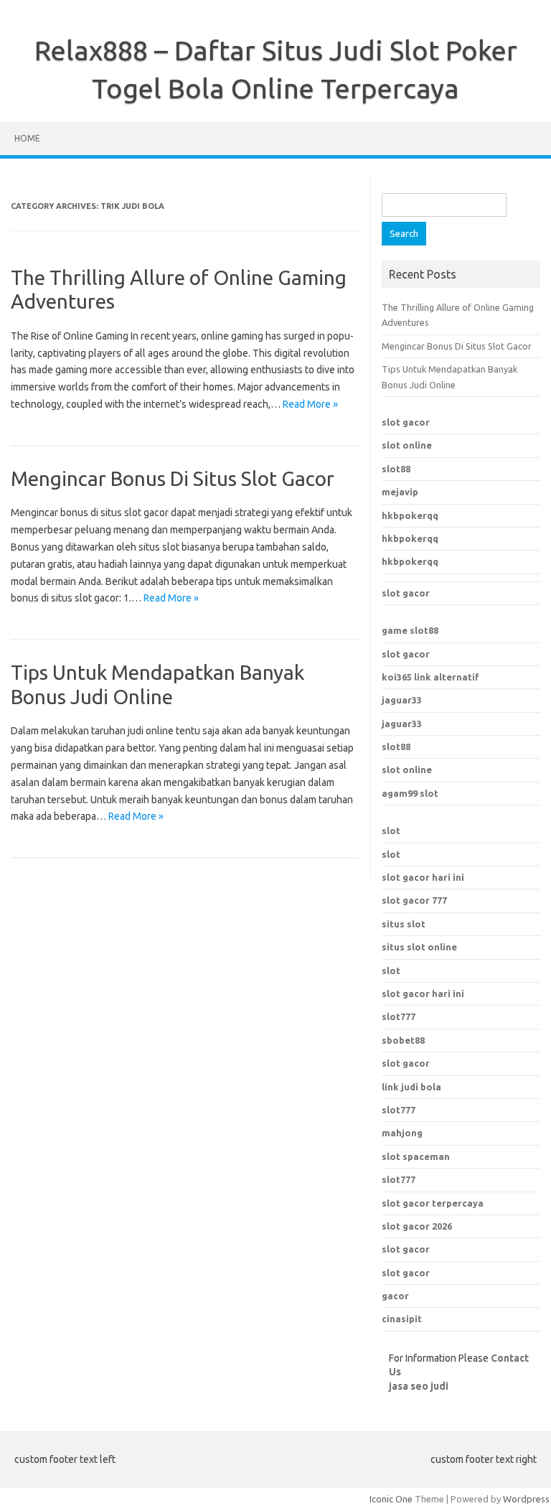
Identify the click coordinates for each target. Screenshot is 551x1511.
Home (27, 138)
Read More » (310, 404)
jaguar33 (402, 700)
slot (391, 830)
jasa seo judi (418, 1386)
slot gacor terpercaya (433, 1203)
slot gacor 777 (414, 900)
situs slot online (419, 947)
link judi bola (411, 1087)
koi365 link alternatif (430, 677)
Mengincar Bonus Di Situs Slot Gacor (172, 478)
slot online (407, 445)
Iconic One (391, 1499)
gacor (395, 1296)
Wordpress (526, 1499)
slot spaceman (416, 1156)
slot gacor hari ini (423, 877)
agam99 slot (410, 793)
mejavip (400, 492)
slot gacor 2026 (417, 1226)
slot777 (398, 1016)
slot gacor (406, 422)
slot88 (396, 469)
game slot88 (410, 630)
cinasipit (402, 1319)
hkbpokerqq (410, 515)
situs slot (403, 924)
